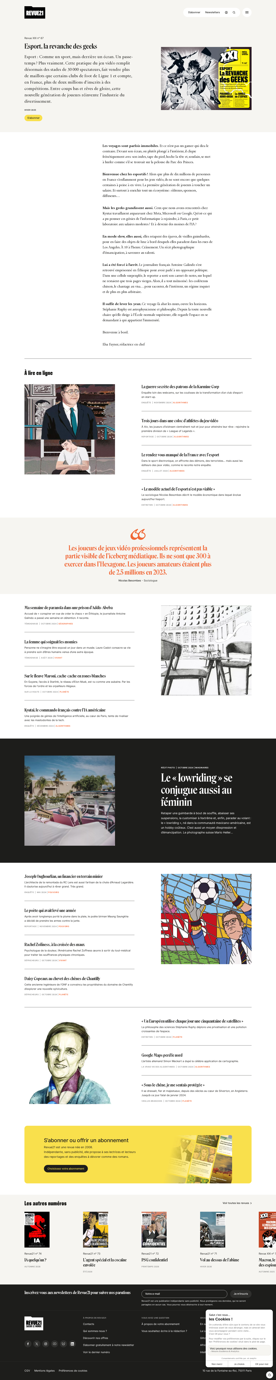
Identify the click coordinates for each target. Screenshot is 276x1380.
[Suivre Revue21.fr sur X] (36, 1343)
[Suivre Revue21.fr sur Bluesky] (63, 1343)
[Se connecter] (226, 12)
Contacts (88, 1324)
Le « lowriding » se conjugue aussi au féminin (196, 790)
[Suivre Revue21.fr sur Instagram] (45, 1343)
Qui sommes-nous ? (95, 1331)
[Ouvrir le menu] (247, 12)
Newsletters (212, 12)
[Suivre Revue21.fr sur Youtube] (54, 1343)
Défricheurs (31, 960)
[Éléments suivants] (252, 1228)
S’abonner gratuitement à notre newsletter (108, 1345)
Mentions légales (44, 1370)
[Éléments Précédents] (24, 1228)
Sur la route (31, 692)
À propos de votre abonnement (161, 1324)
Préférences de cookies (73, 1370)
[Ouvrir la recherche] (234, 12)
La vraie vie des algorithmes (158, 1067)
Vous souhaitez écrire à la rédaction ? (164, 1331)
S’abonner (194, 12)
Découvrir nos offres (95, 1338)
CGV (27, 1370)
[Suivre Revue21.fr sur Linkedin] (72, 1343)
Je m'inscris (241, 1293)
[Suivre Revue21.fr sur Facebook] (27, 1343)
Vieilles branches (152, 1101)
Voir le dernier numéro (96, 1352)
